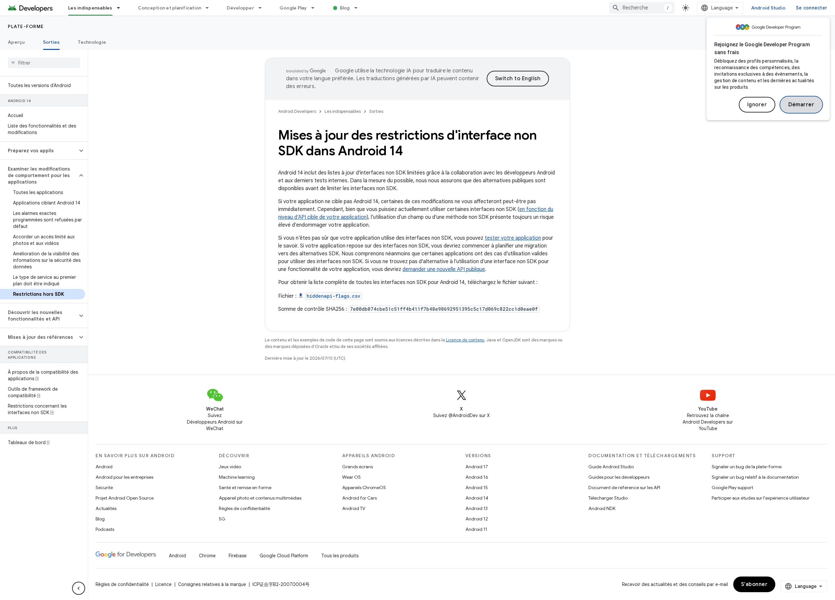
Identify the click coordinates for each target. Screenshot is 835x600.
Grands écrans (357, 467)
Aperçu (16, 42)
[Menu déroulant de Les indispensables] (121, 8)
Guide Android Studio (611, 467)
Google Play (293, 8)
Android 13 (476, 508)
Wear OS (351, 477)
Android (104, 467)
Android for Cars (359, 498)
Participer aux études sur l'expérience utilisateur (761, 498)
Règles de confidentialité (244, 508)
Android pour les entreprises (124, 477)
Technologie (92, 42)
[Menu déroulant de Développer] (263, 8)
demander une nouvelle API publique (443, 269)
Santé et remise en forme (245, 487)
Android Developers (297, 111)
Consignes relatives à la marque (212, 584)
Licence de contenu (465, 340)
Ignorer (757, 104)
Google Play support (732, 487)
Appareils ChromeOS (364, 487)
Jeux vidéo (230, 467)
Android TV (353, 508)
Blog (345, 8)
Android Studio (768, 8)
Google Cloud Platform (284, 556)
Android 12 (476, 519)
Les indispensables (90, 8)
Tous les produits (339, 556)
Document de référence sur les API (624, 487)
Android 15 (476, 487)
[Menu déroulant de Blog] (359, 8)
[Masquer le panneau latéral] (78, 588)
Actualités (106, 508)
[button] (38, 150)
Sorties (51, 42)
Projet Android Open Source (125, 498)
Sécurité (104, 487)
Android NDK (601, 508)
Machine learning (237, 477)
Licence (163, 584)
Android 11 (476, 529)
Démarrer (801, 104)
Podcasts (105, 529)
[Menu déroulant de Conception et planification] (210, 8)
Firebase (238, 556)
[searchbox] (44, 63)
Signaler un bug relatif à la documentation (755, 477)
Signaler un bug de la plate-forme (747, 467)
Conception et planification (170, 8)
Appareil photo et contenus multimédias (260, 498)
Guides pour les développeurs (618, 477)
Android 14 (476, 498)
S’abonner (754, 584)
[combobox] (642, 8)
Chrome (207, 556)
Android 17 (476, 467)
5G (222, 519)
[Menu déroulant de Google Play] (316, 8)
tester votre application (513, 238)
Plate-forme (26, 26)
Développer (240, 8)
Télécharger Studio (608, 498)
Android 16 (476, 477)
